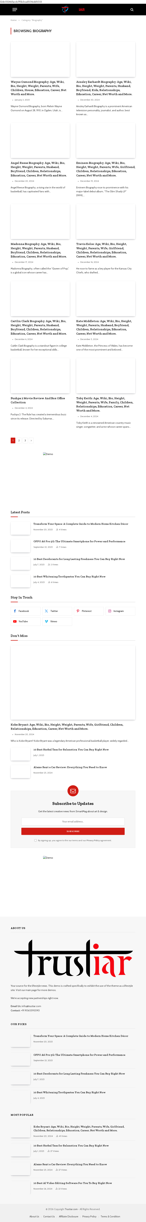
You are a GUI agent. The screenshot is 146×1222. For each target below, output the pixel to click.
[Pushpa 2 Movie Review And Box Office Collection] (40, 375)
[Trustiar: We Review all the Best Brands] (73, 9)
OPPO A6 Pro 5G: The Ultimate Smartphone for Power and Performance (79, 541)
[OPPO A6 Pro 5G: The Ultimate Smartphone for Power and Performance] (20, 545)
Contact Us (49, 1216)
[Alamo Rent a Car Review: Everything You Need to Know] (20, 771)
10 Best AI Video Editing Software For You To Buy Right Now (72, 1183)
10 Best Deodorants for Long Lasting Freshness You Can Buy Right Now (79, 559)
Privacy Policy (93, 840)
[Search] (132, 10)
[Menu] (14, 10)
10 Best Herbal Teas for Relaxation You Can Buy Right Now (71, 749)
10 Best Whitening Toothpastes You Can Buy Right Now (69, 576)
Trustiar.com (71, 1209)
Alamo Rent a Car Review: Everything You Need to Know (70, 767)
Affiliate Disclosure (68, 1216)
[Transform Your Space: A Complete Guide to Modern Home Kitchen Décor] (20, 528)
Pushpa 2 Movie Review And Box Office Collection (38, 400)
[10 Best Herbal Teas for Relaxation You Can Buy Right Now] (20, 753)
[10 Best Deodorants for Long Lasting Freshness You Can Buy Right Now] (20, 563)
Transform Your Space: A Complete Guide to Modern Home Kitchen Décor (80, 523)
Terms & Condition (110, 1216)
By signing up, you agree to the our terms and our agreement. (75, 840)
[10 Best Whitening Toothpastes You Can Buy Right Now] (20, 580)
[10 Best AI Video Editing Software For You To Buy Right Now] (20, 1187)
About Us (34, 1216)
